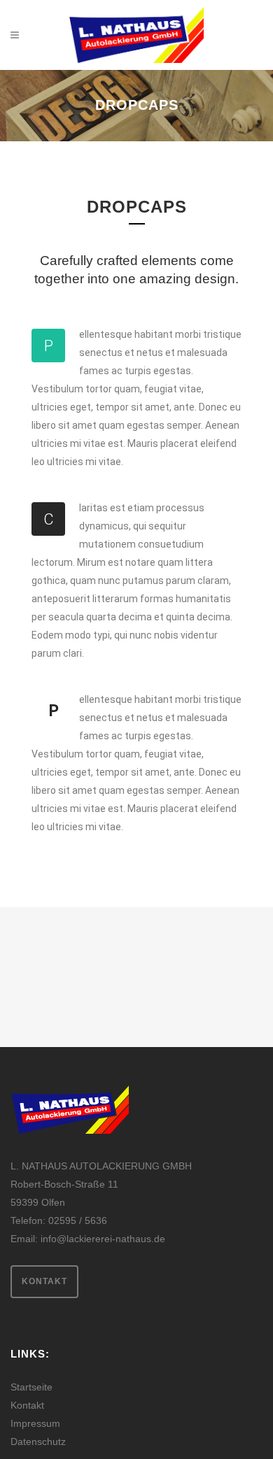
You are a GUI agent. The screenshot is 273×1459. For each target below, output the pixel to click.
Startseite (31, 1387)
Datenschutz (38, 1441)
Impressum (35, 1423)
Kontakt (44, 1281)
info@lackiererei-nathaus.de (103, 1238)
